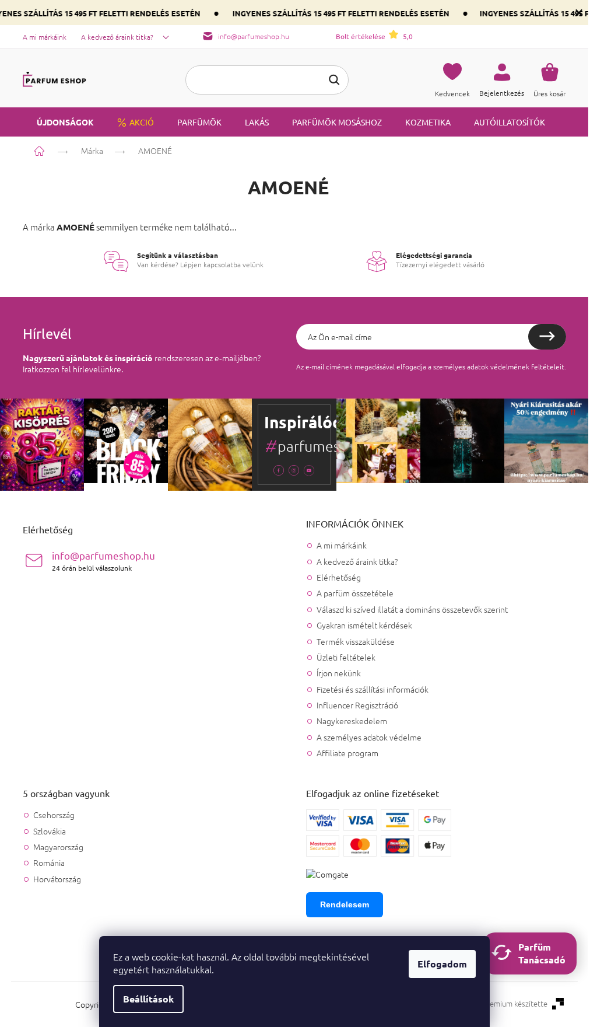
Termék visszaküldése (356, 641)
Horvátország (57, 879)
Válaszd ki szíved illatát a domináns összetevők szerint (412, 609)
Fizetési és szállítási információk (373, 689)
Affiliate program (347, 753)
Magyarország (58, 847)
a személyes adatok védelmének (478, 366)
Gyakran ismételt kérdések (364, 625)
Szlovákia (49, 831)
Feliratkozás (547, 337)
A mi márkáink (44, 36)
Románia (49, 862)
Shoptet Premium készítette (500, 1003)
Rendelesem (344, 904)
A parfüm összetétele (355, 593)
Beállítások (148, 999)
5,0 (374, 36)
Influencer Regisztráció (357, 705)
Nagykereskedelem (352, 720)
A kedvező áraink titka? (117, 36)
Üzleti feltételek (346, 657)
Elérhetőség (339, 577)
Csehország (54, 814)
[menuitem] (58, 122)
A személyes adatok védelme (369, 737)
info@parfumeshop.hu (103, 560)
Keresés (334, 80)
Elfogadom (442, 964)
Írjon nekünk (339, 673)
